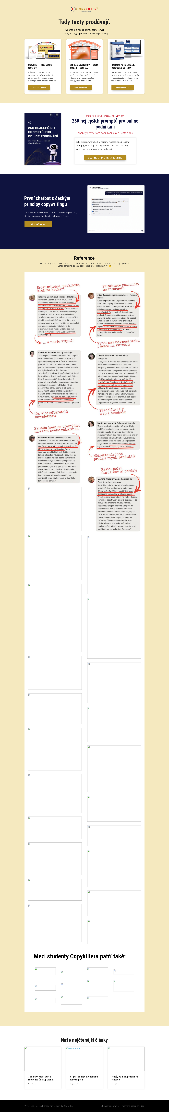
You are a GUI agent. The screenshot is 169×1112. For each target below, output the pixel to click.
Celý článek (32, 1084)
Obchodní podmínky (110, 1105)
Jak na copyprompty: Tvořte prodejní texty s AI (84, 66)
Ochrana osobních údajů (133, 1105)
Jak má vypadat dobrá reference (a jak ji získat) (41, 1078)
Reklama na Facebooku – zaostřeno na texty (124, 66)
